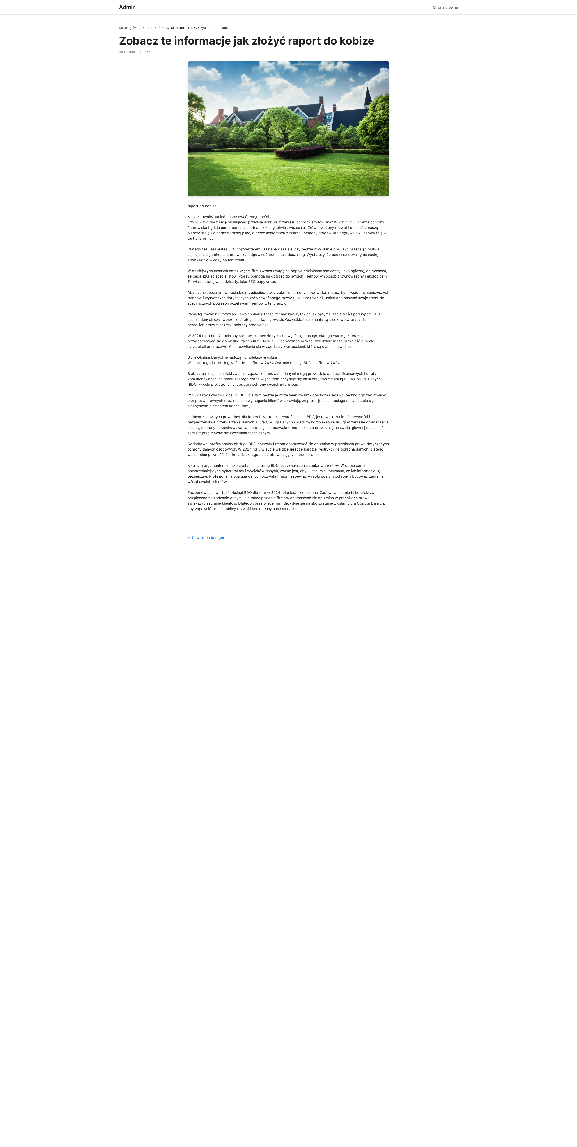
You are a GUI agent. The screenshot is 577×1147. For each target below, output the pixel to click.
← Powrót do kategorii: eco (211, 537)
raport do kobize (202, 206)
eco (150, 28)
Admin (127, 7)
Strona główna (445, 7)
